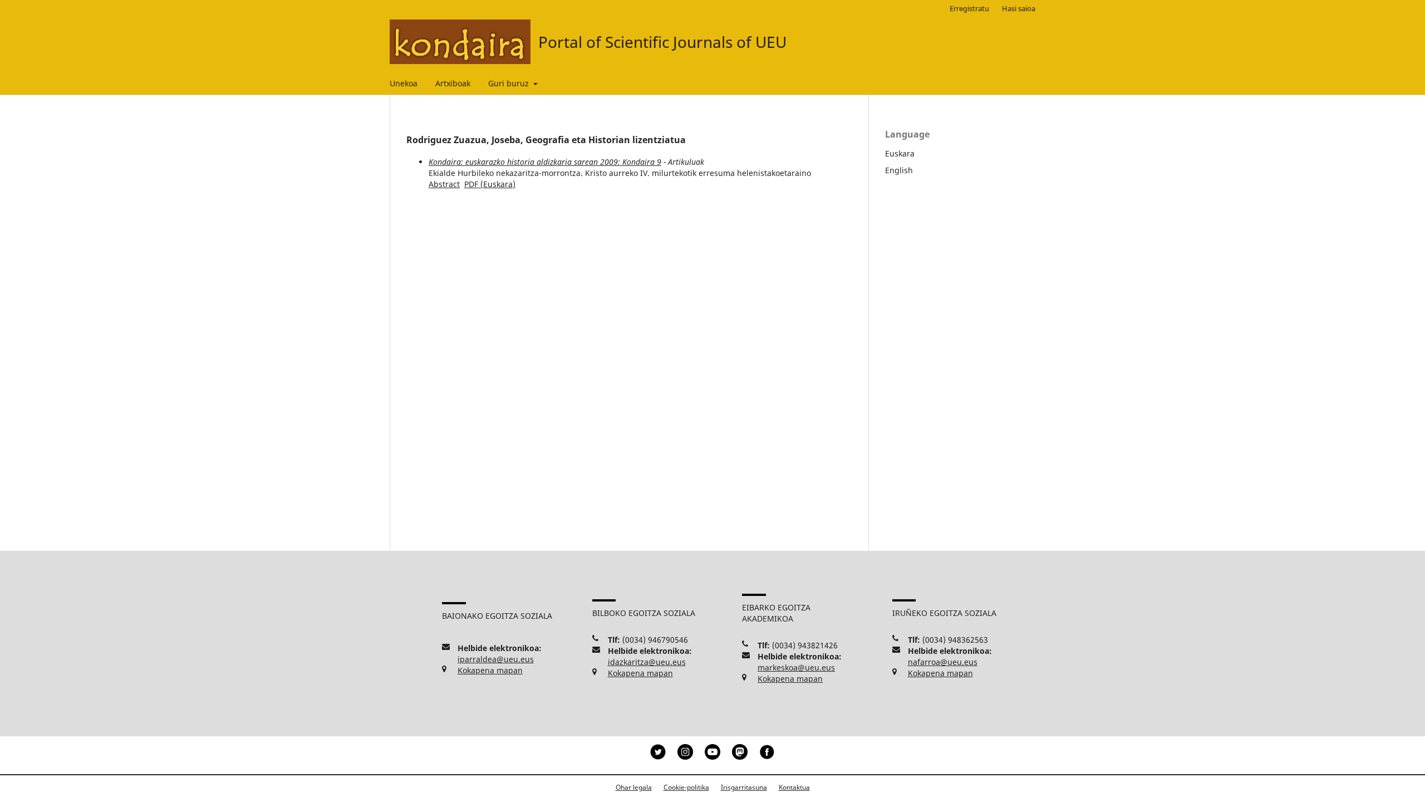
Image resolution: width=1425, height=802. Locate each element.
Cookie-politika (686, 787)
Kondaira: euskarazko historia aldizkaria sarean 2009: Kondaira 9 (545, 162)
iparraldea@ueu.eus (496, 659)
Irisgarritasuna (744, 787)
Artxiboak (452, 83)
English (899, 170)
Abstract (444, 184)
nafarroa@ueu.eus (942, 662)
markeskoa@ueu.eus (796, 667)
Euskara (900, 153)
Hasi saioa (1018, 8)
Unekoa (403, 83)
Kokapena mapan (490, 670)
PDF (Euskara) (489, 184)
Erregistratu (969, 8)
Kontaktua (794, 787)
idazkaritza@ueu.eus (647, 662)
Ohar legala (634, 787)
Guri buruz (509, 83)
